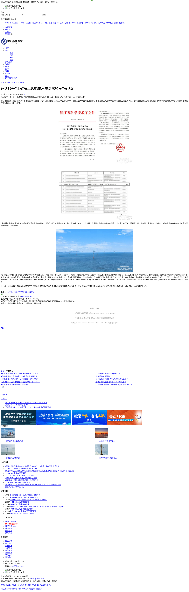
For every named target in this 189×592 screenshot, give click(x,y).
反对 (8, 296)
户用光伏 (94, 23)
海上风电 (21, 83)
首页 (7, 48)
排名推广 (11, 589)
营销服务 (8, 553)
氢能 (11, 57)
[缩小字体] (4, 94)
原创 (61, 23)
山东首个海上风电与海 (14, 441)
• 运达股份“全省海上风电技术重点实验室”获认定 (113, 384)
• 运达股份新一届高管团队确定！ (107, 374)
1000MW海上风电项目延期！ (16, 473)
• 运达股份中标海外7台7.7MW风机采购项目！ (112, 379)
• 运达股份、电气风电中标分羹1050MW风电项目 (20, 379)
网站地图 (4, 589)
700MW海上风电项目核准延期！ (17, 482)
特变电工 (109, 23)
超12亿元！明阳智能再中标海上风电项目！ (21, 480)
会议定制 (8, 548)
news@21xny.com (16, 566)
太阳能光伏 (36, 23)
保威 (54, 23)
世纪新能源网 (10, 522)
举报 (12, 296)
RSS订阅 (32, 589)
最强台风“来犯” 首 (13, 458)
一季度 (21, 23)
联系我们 (8, 555)
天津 (66, 23)
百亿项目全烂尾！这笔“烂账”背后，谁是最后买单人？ (26, 403)
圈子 (7, 76)
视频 (7, 71)
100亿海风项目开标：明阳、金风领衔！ (20, 475)
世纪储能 (8, 528)
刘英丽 (4, 395)
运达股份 (10, 292)
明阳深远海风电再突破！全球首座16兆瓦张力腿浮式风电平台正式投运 (32, 466)
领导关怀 (8, 550)
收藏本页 (8, 27)
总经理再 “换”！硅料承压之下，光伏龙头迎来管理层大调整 (28, 407)
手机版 (7, 29)
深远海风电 (29, 292)
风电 (11, 55)
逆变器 (87, 23)
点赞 (3, 296)
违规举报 (39, 589)
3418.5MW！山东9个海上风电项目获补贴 (21, 478)
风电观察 (8, 533)
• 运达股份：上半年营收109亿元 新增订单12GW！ (20, 382)
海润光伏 (72, 23)
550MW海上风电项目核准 (19, 504)
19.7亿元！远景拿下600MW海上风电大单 (21, 469)
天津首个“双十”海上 (107, 441)
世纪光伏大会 (10, 526)
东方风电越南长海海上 (108, 458)
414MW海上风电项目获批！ (20, 502)
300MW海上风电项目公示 (15, 487)
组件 (50, 23)
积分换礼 (18, 589)
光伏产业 (80, 23)
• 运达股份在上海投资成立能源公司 (15, 384)
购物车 (7, 34)
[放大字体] (2, 94)
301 (46, 23)
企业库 (7, 73)
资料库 (7, 64)
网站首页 (8, 541)
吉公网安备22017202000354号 (39, 585)
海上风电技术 (19, 292)
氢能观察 (8, 531)
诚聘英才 (8, 546)
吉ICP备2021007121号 (9, 585)
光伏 (7, 23)
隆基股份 (122, 23)
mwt (42, 23)
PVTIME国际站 (11, 78)
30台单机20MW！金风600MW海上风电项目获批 (28, 500)
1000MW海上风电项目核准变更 (22, 513)
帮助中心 (8, 557)
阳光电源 (101, 23)
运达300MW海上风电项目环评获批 (23, 511)
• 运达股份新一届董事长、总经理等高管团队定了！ (21, 376)
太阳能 (28, 23)
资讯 (7, 50)
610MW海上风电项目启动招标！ (22, 509)
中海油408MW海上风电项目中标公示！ (25, 497)
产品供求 (8, 62)
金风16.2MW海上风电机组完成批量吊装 (25, 495)
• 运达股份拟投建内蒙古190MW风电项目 (110, 382)
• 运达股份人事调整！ (103, 376)
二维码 (7, 32)
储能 (116, 23)
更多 (3, 371)
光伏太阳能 (14, 23)
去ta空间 (4, 399)
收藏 (18, 296)
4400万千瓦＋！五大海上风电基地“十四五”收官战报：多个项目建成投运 (33, 485)
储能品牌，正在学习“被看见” (16, 405)
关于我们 (8, 543)
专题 (7, 67)
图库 (7, 69)
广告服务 (25, 589)
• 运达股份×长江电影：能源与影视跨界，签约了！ (20, 374)
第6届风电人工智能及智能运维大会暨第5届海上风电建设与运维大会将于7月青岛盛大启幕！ (40, 471)
